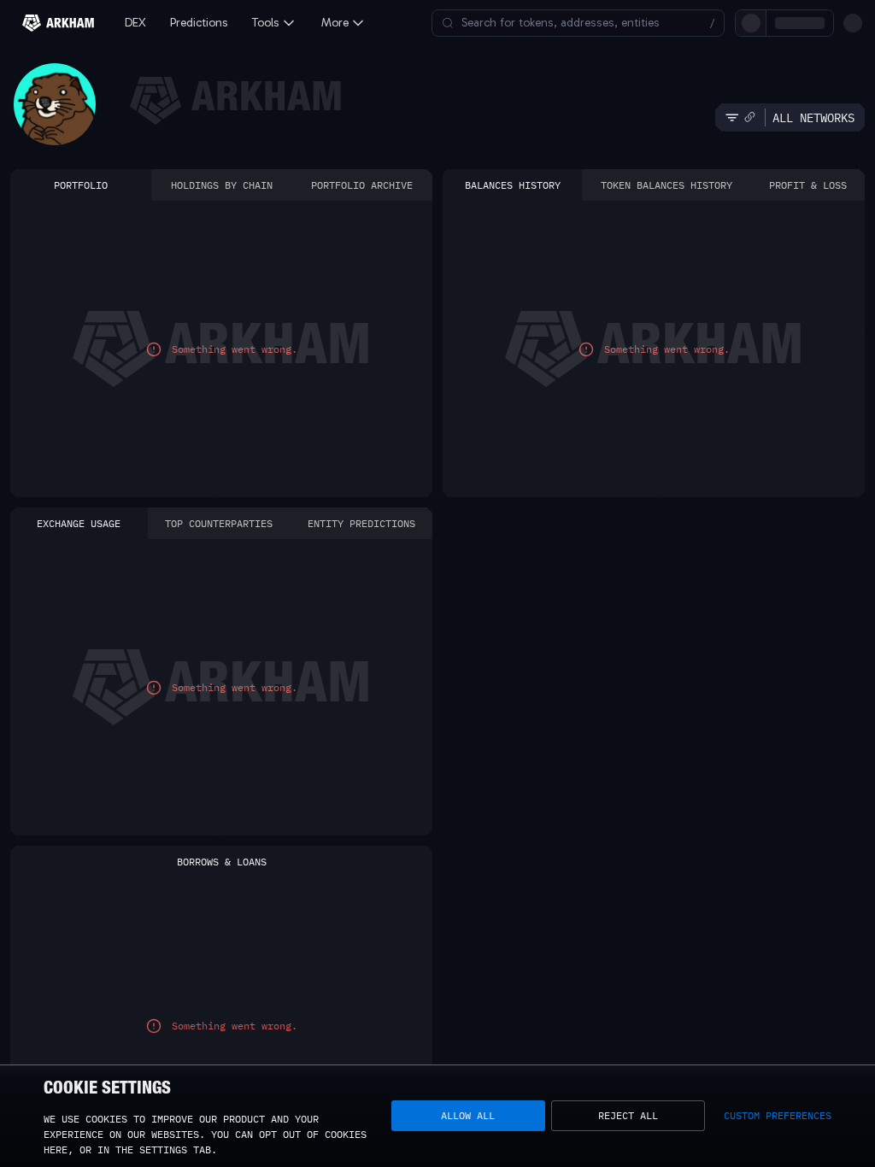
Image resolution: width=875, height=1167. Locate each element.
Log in (663, 22)
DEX (135, 22)
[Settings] (852, 23)
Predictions (199, 22)
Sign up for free (748, 22)
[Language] (823, 23)
